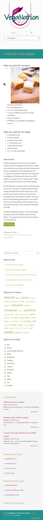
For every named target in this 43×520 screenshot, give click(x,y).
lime (20, 321)
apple (18, 298)
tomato (30, 328)
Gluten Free (13, 235)
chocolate (17, 305)
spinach (25, 328)
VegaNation (21, 16)
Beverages (11, 464)
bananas (33, 298)
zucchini (26, 333)
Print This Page (9, 224)
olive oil (6, 325)
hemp (34, 317)
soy (20, 328)
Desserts (6, 235)
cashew (7, 305)
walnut (18, 332)
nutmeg (27, 321)
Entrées (10, 473)
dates (32, 314)
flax (11, 318)
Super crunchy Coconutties (15, 285)
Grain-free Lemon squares (14, 265)
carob (27, 302)
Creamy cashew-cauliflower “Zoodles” (19, 280)
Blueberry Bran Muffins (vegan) (16, 270)
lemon (15, 321)
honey (6, 321)
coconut (30, 310)
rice (17, 328)
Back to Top (35, 518)
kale (11, 321)
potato (6, 328)
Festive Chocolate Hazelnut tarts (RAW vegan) (21, 275)
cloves (21, 311)
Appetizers (11, 459)
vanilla (8, 332)
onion (13, 324)
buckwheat (15, 302)
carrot (32, 301)
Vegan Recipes (8, 237)
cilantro (27, 305)
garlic (16, 317)
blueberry (7, 302)
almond (9, 297)
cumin (21, 315)
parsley (26, 325)
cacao (22, 301)
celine (16, 405)
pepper (32, 325)
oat (34, 321)
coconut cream (9, 315)
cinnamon (10, 310)
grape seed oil (25, 317)
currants (26, 315)
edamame (6, 318)
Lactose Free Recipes (24, 235)
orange (20, 325)
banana (25, 297)
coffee (16, 315)
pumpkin (12, 328)
